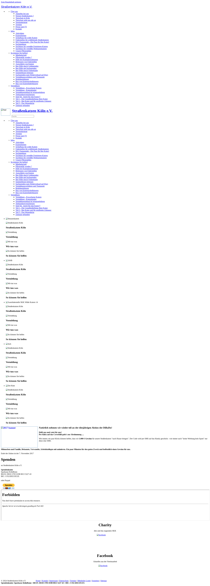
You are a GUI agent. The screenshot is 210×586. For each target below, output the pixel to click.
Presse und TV (21, 27)
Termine (19, 25)
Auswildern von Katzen (25, 64)
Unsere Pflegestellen (23, 51)
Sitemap (104, 581)
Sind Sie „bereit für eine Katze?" (28, 97)
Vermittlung (15, 86)
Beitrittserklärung (22, 79)
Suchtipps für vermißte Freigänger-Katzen (32, 46)
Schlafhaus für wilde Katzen (26, 38)
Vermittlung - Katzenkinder (26, 90)
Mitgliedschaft (21, 55)
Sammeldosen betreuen (24, 73)
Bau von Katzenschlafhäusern (27, 81)
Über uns (14, 11)
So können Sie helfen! (19, 53)
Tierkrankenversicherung (25, 95)
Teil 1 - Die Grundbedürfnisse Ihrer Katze (32, 99)
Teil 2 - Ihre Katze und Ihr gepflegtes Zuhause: (33, 101)
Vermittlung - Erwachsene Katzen (28, 88)
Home (38, 581)
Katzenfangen (21, 35)
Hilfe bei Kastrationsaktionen (27, 60)
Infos (13, 31)
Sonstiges (95, 581)
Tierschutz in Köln (23, 18)
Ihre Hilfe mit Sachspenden (26, 68)
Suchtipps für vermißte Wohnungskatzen (31, 49)
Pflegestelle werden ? (24, 57)
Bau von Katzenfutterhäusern (27, 84)
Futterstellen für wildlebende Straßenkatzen (32, 40)
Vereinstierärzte (21, 22)
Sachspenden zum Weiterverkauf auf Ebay (32, 75)
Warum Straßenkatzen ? (25, 16)
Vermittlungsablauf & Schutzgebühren (30, 92)
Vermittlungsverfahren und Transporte (30, 77)
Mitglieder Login (84, 581)
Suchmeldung (21, 44)
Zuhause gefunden (23, 105)
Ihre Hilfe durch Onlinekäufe (27, 70)
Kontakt (19, 29)
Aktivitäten (20, 33)
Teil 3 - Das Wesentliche (25, 103)
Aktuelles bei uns (22, 14)
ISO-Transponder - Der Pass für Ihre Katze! (32, 42)
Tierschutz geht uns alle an (26, 20)
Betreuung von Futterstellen (26, 62)
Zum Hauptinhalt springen (11, 2)
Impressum (53, 581)
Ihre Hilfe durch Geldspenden (27, 66)
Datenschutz (64, 581)
